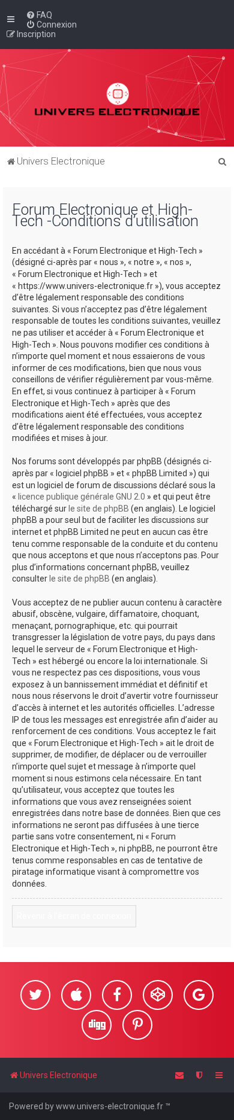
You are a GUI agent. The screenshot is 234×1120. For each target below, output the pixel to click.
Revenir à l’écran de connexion (74, 916)
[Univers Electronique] (117, 98)
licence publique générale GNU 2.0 (81, 496)
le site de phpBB (98, 508)
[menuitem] (39, 15)
